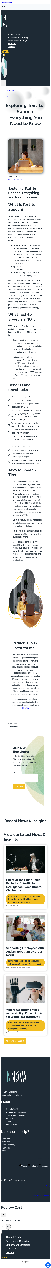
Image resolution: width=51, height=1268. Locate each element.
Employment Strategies (18, 40)
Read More (25, 899)
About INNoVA (14, 34)
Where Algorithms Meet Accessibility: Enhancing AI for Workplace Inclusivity (24, 1013)
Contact (11, 47)
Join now (19, 786)
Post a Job (5, 1142)
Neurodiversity (26, 967)
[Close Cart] (3, 1215)
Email (16, 773)
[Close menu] (1, 1232)
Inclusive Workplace (14, 967)
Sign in (4, 1258)
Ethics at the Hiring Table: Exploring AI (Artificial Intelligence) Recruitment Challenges (24, 885)
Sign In (5, 51)
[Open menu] (3, 83)
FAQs (3, 1151)
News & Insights (15, 179)
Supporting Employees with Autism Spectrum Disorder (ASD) (25, 951)
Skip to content (7, 2)
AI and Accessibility (14, 905)
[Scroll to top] (3, 1227)
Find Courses (6, 1148)
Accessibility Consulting (18, 37)
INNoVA (25, 708)
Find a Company (8, 1145)
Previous (11, 90)
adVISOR (12, 44)
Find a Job (5, 1139)
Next (9, 97)
